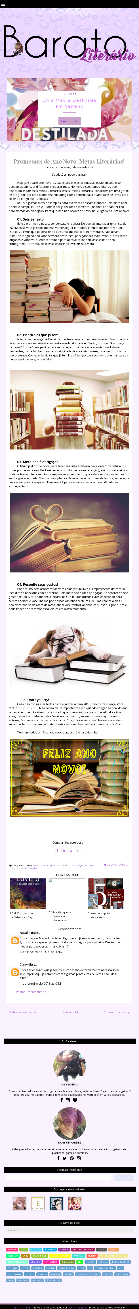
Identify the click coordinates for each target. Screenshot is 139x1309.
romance (50, 1249)
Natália (25, 933)
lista (81, 1268)
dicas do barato (60, 1255)
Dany (24, 964)
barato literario (59, 865)
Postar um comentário (31, 992)
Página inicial (70, 1012)
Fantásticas (51, 1261)
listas (84, 865)
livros (91, 865)
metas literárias (28, 868)
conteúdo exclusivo (88, 1274)
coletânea (67, 1261)
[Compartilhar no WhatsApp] (78, 850)
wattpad (37, 1280)
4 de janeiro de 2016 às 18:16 (41, 952)
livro (25, 1255)
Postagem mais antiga (117, 1012)
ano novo (44, 865)
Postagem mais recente (23, 1012)
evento (113, 1249)
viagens (42, 1274)
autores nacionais (83, 1249)
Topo (130, 1303)
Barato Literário (23, 1307)
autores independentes (113, 1255)
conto (101, 1249)
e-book (107, 1274)
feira (10, 1280)
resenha (12, 1249)
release (29, 1274)
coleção (12, 1268)
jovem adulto (66, 1268)
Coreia (50, 1268)
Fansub (68, 1274)
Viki (120, 1268)
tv (90, 1268)
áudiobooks (53, 1280)
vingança (23, 1280)
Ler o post (69, 121)
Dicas (73, 865)
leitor (25, 1268)
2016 (35, 865)
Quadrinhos (39, 1255)
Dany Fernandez (77, 1307)
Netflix (92, 1255)
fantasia (69, 93)
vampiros (78, 1255)
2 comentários (116, 864)
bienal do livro (120, 1261)
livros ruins (14, 1274)
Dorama (103, 1261)
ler (78, 865)
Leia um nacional (105, 1268)
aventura (13, 1255)
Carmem (55, 1274)
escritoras (122, 1274)
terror (90, 1261)
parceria (37, 1268)
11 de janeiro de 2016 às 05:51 (41, 983)
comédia (35, 1261)
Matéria (13, 868)
